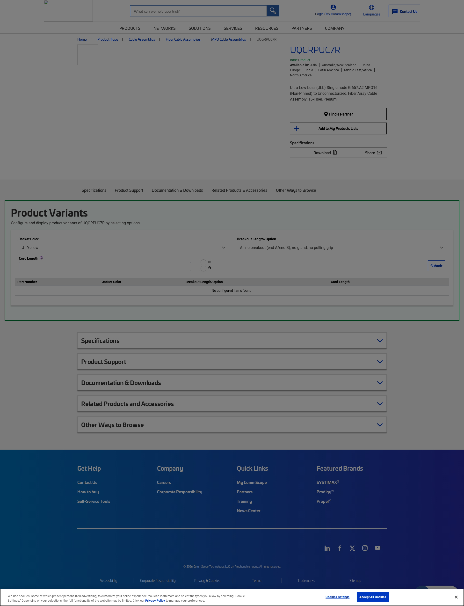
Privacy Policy (155, 601)
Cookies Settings (337, 597)
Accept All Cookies (372, 597)
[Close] (456, 597)
